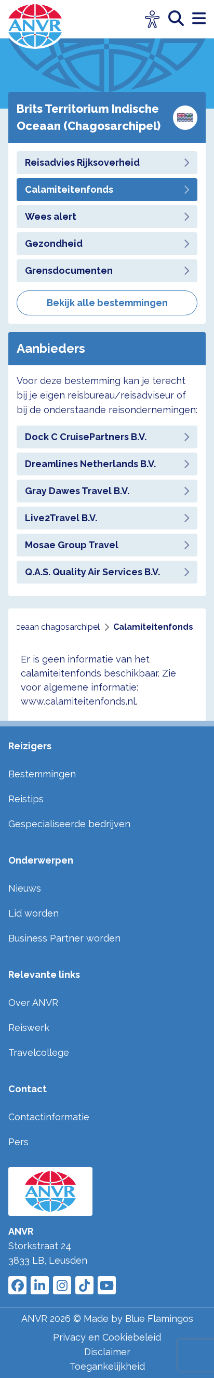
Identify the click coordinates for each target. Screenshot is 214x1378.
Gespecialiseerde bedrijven (69, 823)
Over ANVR (33, 1002)
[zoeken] (180, 19)
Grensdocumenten (69, 270)
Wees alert (50, 216)
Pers (18, 1141)
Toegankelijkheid (107, 1366)
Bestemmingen (42, 774)
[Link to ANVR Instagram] (62, 1285)
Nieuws (24, 888)
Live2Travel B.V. (61, 517)
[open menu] (199, 19)
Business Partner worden (64, 938)
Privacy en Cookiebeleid (107, 1337)
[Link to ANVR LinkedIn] (40, 1285)
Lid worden (33, 913)
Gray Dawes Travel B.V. (77, 490)
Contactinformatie (48, 1116)
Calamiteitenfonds (69, 189)
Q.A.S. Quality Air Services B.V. (92, 571)
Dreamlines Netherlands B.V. (90, 463)
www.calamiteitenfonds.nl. (79, 701)
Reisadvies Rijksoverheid (82, 162)
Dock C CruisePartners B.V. (85, 436)
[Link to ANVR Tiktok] (84, 1285)
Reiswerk (28, 1027)
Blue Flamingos (159, 1318)
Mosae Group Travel (71, 544)
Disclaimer (107, 1351)
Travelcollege (38, 1052)
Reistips (26, 798)
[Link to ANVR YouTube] (107, 1285)
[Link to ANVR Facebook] (17, 1285)
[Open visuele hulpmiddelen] (152, 19)
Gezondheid (54, 243)
